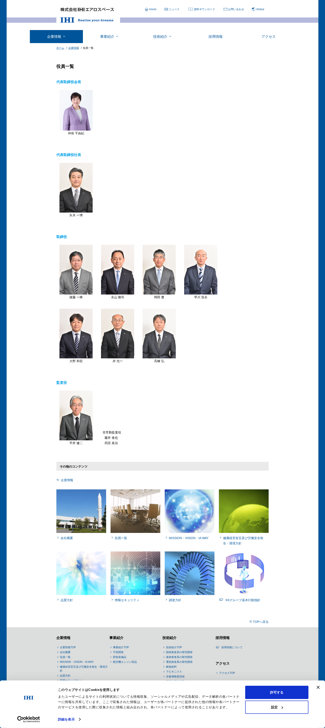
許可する (276, 692)
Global (260, 9)
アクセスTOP (227, 673)
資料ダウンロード (204, 9)
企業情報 (67, 480)
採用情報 (223, 638)
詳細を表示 (66, 719)
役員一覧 (65, 657)
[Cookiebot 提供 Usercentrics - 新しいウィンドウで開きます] (28, 719)
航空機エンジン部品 (125, 661)
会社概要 (65, 652)
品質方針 (65, 675)
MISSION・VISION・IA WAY (77, 661)
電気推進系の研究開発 (179, 661)
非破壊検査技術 (175, 676)
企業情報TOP (68, 647)
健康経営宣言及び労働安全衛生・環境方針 (84, 668)
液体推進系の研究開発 (179, 657)
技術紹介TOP (174, 647)
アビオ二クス (174, 671)
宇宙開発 (118, 652)
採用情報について (232, 647)
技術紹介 (169, 638)
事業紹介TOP (121, 647)
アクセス (223, 663)
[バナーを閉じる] (318, 687)
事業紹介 (116, 638)
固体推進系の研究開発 (179, 652)
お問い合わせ (236, 9)
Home (153, 9)
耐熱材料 (171, 666)
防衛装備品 (119, 657)
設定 (274, 707)
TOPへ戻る (261, 621)
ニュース (174, 9)
